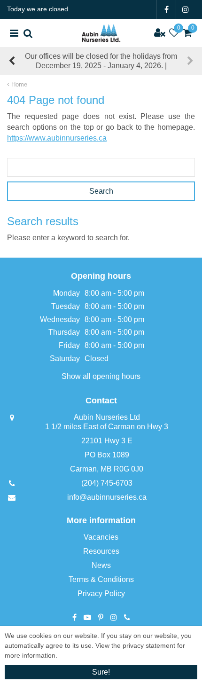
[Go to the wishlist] (174, 33)
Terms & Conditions (101, 579)
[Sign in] (160, 33)
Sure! (101, 672)
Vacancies (101, 537)
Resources (101, 551)
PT (100, 617)
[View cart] (188, 33)
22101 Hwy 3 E (106, 441)
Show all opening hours (101, 376)
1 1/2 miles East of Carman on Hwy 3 (106, 427)
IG (185, 9)
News (101, 565)
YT (87, 617)
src (28, 33)
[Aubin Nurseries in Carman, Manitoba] (101, 33)
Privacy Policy (101, 594)
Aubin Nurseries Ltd (107, 417)
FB (166, 9)
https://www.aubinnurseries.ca (57, 138)
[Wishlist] (174, 33)
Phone (127, 617)
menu (14, 33)
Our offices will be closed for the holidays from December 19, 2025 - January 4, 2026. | (101, 61)
